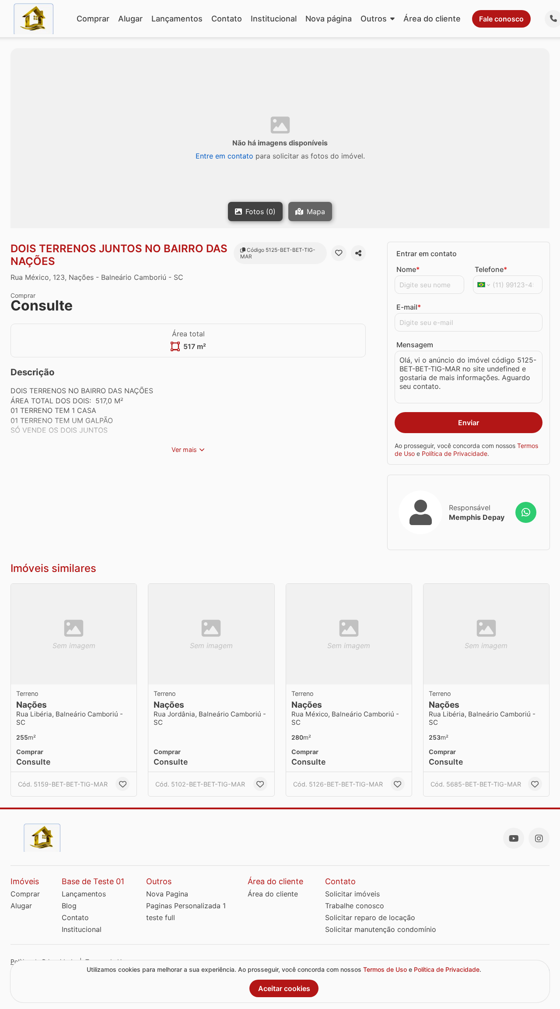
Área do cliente (432, 18)
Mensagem (414, 344)
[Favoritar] (338, 253)
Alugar (130, 18)
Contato (226, 18)
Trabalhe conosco (354, 905)
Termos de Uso (385, 969)
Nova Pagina (167, 893)
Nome (408, 269)
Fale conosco (501, 18)
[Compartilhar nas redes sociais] (358, 253)
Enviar (468, 422)
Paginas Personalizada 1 (186, 905)
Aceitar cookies (284, 988)
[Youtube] (513, 838)
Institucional (274, 18)
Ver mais (184, 449)
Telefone (491, 269)
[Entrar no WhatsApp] (525, 512)
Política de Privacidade (454, 453)
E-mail (408, 307)
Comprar (93, 18)
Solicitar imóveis (352, 893)
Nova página (328, 18)
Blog (69, 905)
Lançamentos (177, 18)
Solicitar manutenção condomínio (380, 929)
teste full (160, 917)
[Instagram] (539, 838)
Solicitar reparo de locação (370, 917)
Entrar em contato (426, 253)
